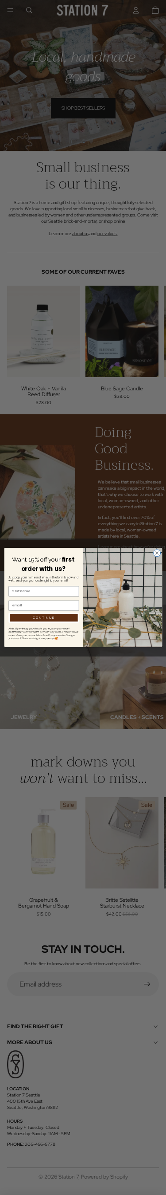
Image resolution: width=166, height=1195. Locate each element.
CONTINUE (43, 618)
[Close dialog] (156, 553)
